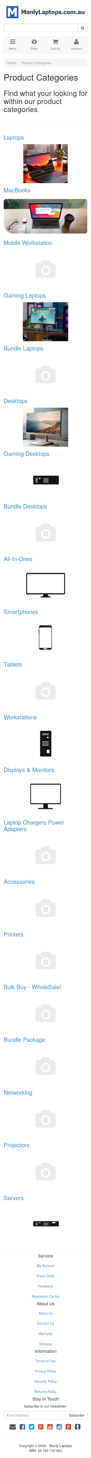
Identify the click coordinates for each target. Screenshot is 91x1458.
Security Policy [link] (45, 1381)
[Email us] (12, 1426)
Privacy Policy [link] (45, 1371)
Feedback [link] (45, 1286)
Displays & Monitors (29, 769)
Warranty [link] (45, 1333)
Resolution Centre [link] (45, 1296)
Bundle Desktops (25, 506)
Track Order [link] (45, 1275)
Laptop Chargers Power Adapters (34, 825)
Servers (14, 1197)
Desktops (16, 400)
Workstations (20, 717)
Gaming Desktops (27, 453)
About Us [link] (46, 1313)
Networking (18, 1092)
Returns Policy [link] (45, 1391)
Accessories (19, 881)
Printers (14, 934)
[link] (22, 1426)
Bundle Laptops (23, 348)
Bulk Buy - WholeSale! (32, 986)
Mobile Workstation (28, 242)
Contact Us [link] (45, 1323)
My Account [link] (46, 1265)
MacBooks (17, 190)
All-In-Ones (18, 558)
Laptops (14, 137)
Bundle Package (24, 1039)
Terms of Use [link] (45, 1360)
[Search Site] (82, 28)
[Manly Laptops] (45, 8)
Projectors (17, 1144)
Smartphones (21, 611)
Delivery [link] (45, 1343)
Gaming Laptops (25, 295)
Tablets (13, 664)
